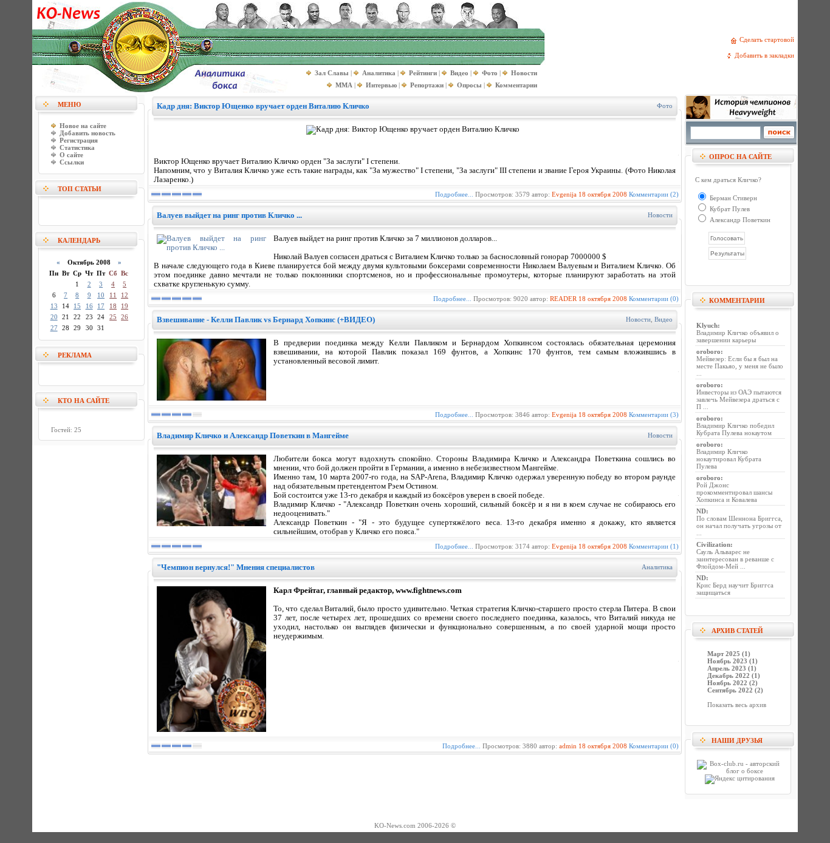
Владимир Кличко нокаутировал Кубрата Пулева (728, 459)
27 (54, 327)
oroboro (708, 351)
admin (568, 746)
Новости (660, 214)
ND (701, 511)
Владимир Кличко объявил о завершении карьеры (737, 336)
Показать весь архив (736, 704)
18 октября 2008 (602, 194)
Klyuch (707, 325)
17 (101, 306)
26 (124, 316)
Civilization (713, 544)
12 (124, 295)
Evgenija (564, 194)
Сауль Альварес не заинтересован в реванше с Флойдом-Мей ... (735, 559)
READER (563, 298)
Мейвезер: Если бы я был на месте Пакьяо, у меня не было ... (739, 366)
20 (54, 316)
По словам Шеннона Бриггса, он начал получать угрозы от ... (739, 526)
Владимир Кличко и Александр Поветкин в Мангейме (253, 435)
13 (54, 306)
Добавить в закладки (766, 55)
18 (113, 306)
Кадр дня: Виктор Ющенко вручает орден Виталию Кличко (263, 105)
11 (113, 295)
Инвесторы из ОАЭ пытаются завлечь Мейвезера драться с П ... (738, 399)
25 (113, 316)
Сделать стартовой (768, 39)
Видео (663, 319)
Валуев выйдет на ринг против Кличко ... (229, 215)
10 (101, 295)
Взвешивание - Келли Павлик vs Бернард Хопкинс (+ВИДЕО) (266, 319)
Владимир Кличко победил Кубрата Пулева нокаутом (735, 429)
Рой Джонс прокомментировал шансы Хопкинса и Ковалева (734, 492)
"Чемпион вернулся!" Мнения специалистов (236, 567)
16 (89, 306)
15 (77, 306)
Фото (665, 105)
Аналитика (657, 566)
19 (124, 306)
